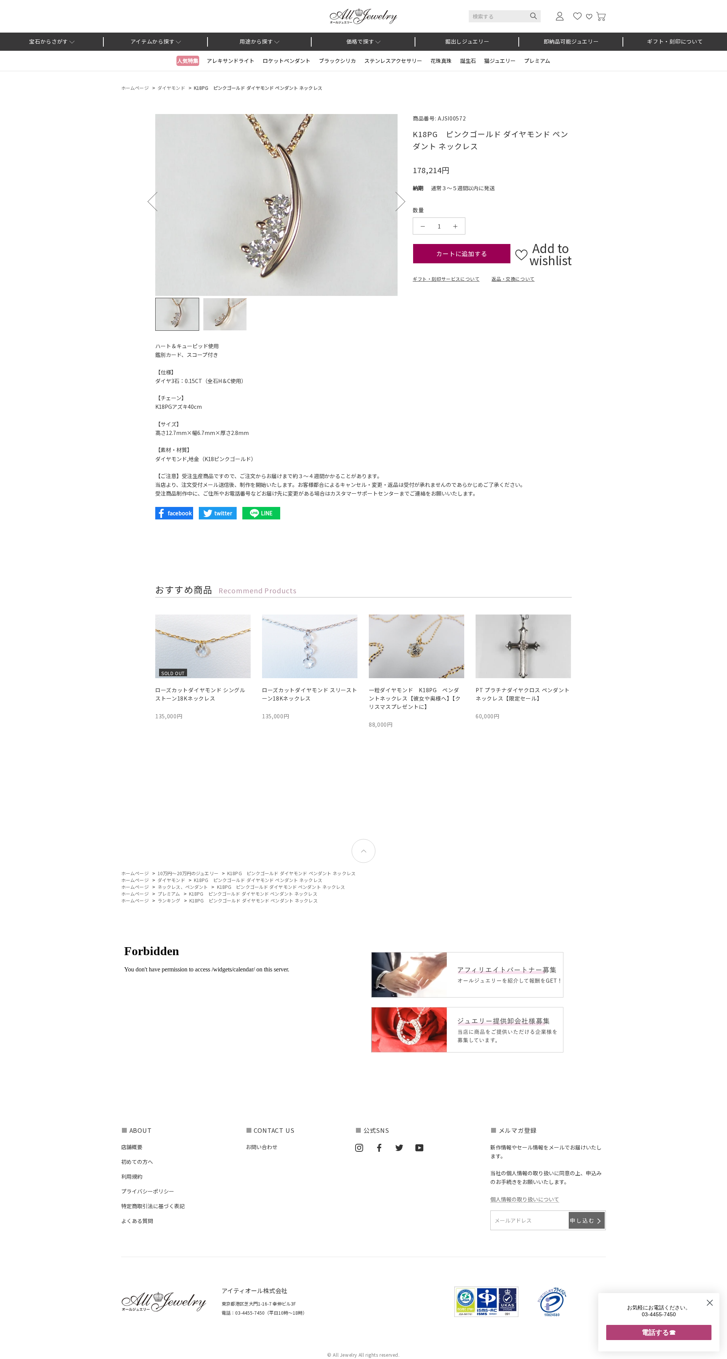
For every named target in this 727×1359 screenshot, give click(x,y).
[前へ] (157, 201)
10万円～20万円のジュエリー (188, 873)
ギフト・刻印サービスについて (446, 278)
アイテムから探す (153, 41)
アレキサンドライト (230, 60)
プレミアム (537, 60)
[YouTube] (419, 1147)
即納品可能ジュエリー (571, 41)
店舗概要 (131, 1147)
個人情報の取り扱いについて (524, 1199)
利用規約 (131, 1176)
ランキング (169, 900)
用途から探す (256, 41)
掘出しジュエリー (467, 41)
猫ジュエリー (500, 60)
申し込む (582, 1220)
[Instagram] (359, 1147)
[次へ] (395, 201)
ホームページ (135, 87)
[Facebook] (379, 1147)
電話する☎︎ (659, 1332)
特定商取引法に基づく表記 (153, 1206)
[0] (601, 16)
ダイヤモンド (171, 87)
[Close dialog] (709, 1302)
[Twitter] (399, 1147)
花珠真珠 (441, 60)
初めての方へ (137, 1161)
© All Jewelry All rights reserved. (363, 1354)
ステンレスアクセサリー (393, 60)
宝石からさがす (48, 41)
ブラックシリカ (337, 60)
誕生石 (468, 60)
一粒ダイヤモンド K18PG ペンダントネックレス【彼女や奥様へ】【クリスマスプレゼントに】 (415, 698)
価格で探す (360, 41)
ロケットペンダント (286, 60)
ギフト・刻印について (675, 41)
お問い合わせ (262, 1147)
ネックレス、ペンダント (183, 887)
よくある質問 (137, 1221)
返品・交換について (512, 278)
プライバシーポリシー (147, 1191)
